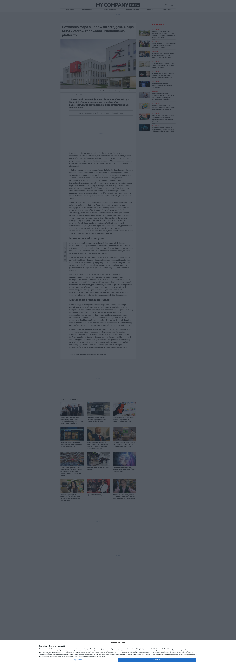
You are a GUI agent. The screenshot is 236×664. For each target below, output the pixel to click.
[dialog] (118, 652)
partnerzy (142, 650)
